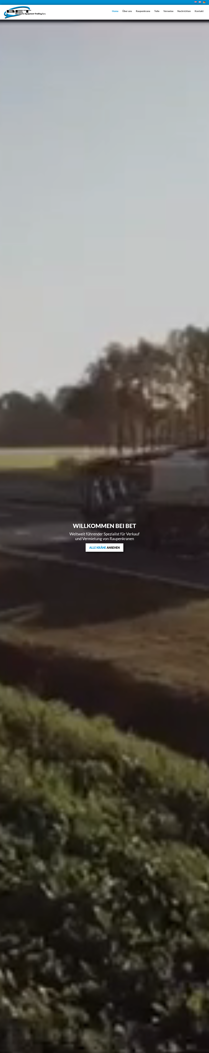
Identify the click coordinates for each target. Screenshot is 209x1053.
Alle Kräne (104, 547)
